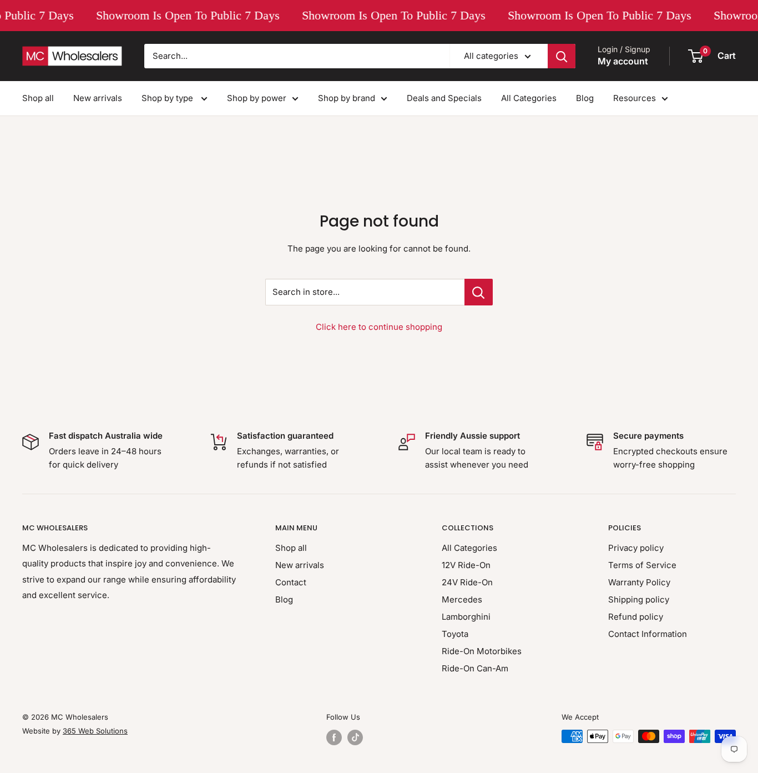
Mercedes (462, 599)
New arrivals (97, 98)
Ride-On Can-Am (475, 668)
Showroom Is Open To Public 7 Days (185, 15)
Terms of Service (642, 565)
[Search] (561, 56)
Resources (634, 98)
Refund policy (635, 616)
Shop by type (168, 98)
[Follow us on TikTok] (355, 737)
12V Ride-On (466, 565)
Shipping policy (638, 599)
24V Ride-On (467, 582)
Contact (290, 582)
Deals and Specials (444, 98)
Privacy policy (636, 548)
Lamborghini (466, 616)
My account (623, 61)
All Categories (529, 98)
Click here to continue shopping (379, 327)
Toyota (455, 634)
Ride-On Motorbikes (482, 651)
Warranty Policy (639, 582)
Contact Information (647, 634)
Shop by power (256, 98)
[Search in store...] (478, 292)
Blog (585, 98)
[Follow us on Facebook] (334, 737)
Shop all (38, 98)
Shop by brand (346, 98)
